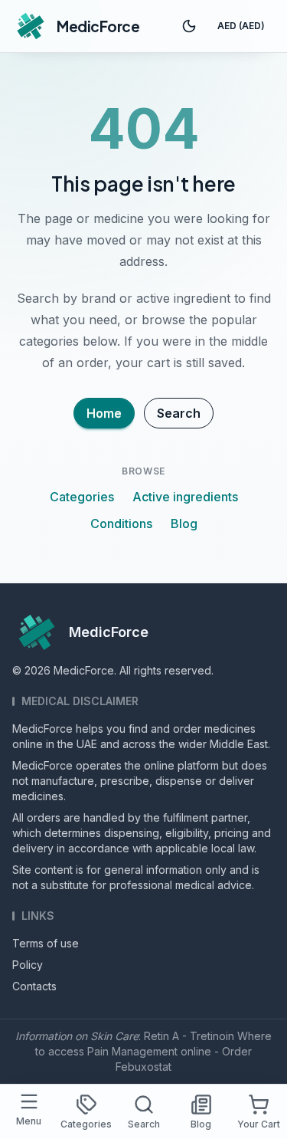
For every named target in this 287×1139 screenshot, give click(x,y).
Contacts (34, 986)
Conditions (121, 523)
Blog (184, 523)
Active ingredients (185, 496)
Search (179, 413)
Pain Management (132, 1051)
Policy (27, 964)
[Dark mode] (189, 26)
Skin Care (114, 1035)
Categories (82, 496)
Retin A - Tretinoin (189, 1035)
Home (104, 413)
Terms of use (45, 943)
